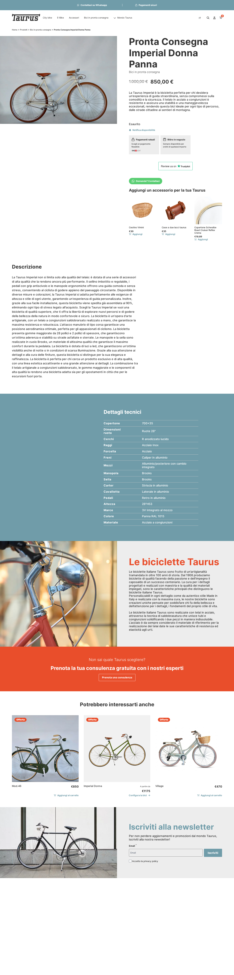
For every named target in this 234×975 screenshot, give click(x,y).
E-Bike (60, 17)
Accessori (74, 17)
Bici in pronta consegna (96, 17)
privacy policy (150, 861)
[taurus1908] (26, 18)
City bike (47, 17)
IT (200, 18)
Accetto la (145, 861)
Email (133, 845)
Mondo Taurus (124, 17)
